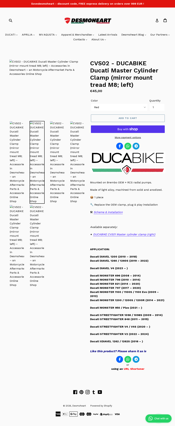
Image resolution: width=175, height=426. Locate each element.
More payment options (128, 137)
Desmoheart (79, 405)
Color (94, 100)
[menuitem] (11, 34)
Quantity (154, 100)
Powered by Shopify (101, 405)
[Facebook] (119, 146)
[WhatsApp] (127, 146)
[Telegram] (136, 146)
